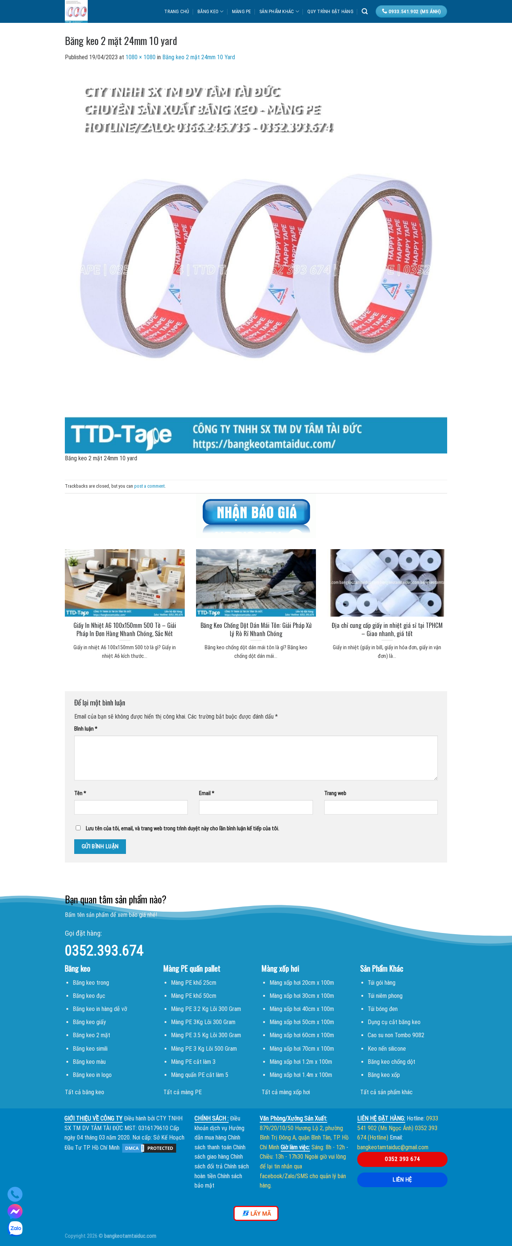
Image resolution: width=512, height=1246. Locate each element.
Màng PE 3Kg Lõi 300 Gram (203, 1022)
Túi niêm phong (385, 995)
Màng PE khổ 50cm (193, 995)
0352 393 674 (402, 1159)
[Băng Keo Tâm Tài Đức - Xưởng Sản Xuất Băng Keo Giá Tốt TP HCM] (100, 11)
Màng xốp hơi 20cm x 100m (301, 982)
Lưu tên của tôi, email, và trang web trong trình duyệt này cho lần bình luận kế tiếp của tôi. (182, 828)
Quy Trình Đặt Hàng (330, 11)
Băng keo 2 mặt (91, 1035)
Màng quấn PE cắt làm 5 (199, 1074)
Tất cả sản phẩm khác (386, 1092)
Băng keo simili (90, 1048)
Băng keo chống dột (391, 1061)
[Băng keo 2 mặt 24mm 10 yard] (256, 261)
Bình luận (85, 729)
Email (206, 793)
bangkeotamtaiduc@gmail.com (392, 1147)
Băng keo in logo (92, 1074)
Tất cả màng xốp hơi (286, 1092)
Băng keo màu (89, 1061)
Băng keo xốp (384, 1074)
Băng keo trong (91, 982)
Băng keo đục (89, 995)
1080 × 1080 (141, 57)
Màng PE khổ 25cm (193, 982)
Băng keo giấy (89, 1022)
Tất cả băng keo (84, 1092)
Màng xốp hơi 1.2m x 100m (300, 1061)
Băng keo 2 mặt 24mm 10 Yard (198, 57)
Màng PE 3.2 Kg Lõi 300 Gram (206, 1008)
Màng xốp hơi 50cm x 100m (301, 1022)
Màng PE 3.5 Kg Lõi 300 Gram (206, 1035)
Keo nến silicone (387, 1048)
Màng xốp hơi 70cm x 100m (301, 1048)
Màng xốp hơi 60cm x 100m (301, 1035)
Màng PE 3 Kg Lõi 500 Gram (204, 1048)
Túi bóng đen (383, 1008)
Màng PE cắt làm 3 (193, 1061)
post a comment (149, 486)
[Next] (457, 595)
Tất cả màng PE (182, 1092)
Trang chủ (176, 11)
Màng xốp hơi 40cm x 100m (301, 1008)
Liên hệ (402, 1179)
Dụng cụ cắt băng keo (394, 1022)
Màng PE (241, 11)
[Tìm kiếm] (365, 11)
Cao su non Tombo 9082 (396, 1035)
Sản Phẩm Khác (276, 11)
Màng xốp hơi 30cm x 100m (301, 995)
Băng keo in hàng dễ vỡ (100, 1008)
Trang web (335, 793)
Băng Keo (208, 11)
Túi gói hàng (381, 982)
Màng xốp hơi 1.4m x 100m (300, 1074)
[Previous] (55, 595)
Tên (80, 793)
